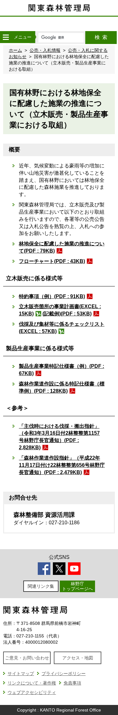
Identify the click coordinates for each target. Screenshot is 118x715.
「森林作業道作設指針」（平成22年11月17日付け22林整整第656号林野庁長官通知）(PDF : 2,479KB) (62, 465)
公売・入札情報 (45, 50)
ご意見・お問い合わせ (27, 657)
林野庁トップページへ (77, 586)
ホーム (15, 50)
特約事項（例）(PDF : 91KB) (52, 296)
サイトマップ (21, 673)
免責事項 (72, 682)
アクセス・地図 (77, 657)
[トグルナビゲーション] (5, 37)
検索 (101, 37)
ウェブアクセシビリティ (32, 692)
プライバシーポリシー (64, 673)
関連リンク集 (41, 586)
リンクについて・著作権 (32, 682)
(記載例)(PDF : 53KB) (67, 313)
